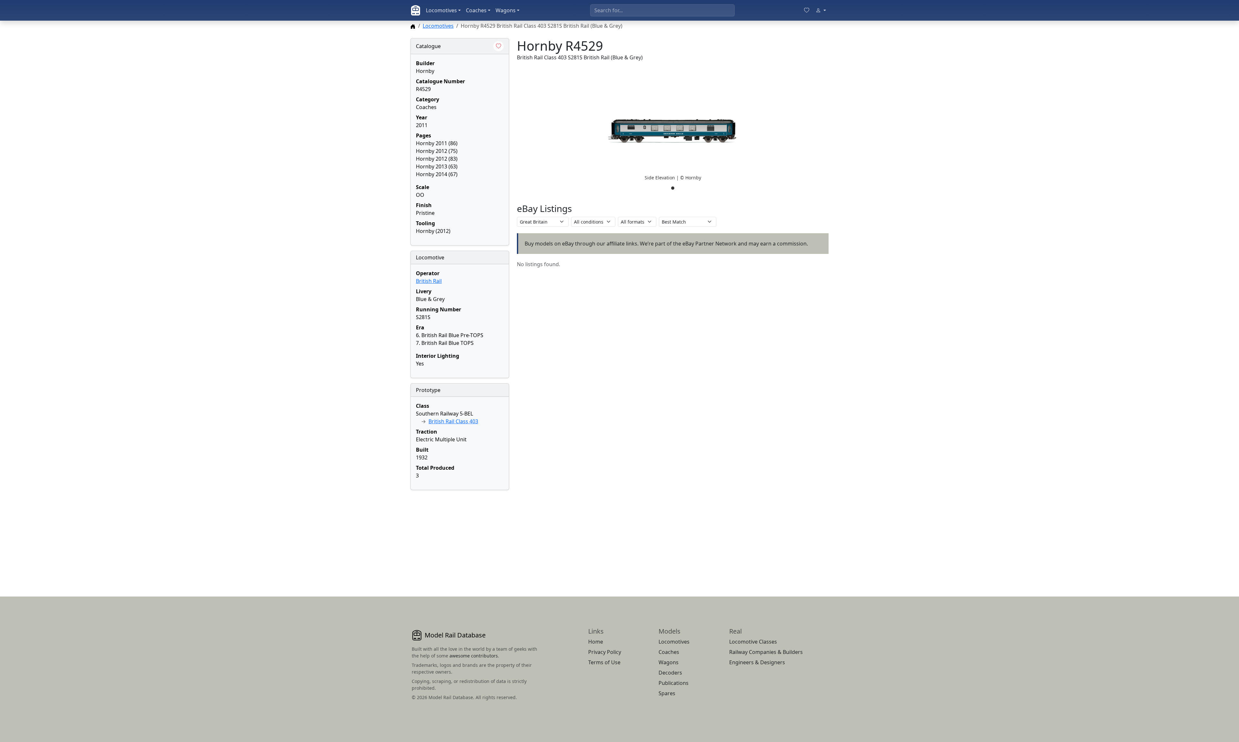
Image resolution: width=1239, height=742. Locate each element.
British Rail (429, 281)
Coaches (476, 10)
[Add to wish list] (498, 46)
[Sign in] (821, 10)
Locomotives (441, 10)
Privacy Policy (604, 652)
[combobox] (662, 10)
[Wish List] (807, 10)
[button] (673, 131)
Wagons (506, 10)
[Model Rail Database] (415, 10)
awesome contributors (473, 656)
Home (595, 641)
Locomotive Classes (753, 641)
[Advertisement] (459, 535)
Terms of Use (604, 662)
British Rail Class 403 (453, 421)
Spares (667, 693)
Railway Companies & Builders (766, 652)
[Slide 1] (672, 188)
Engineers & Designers (757, 662)
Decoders (670, 672)
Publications (674, 683)
